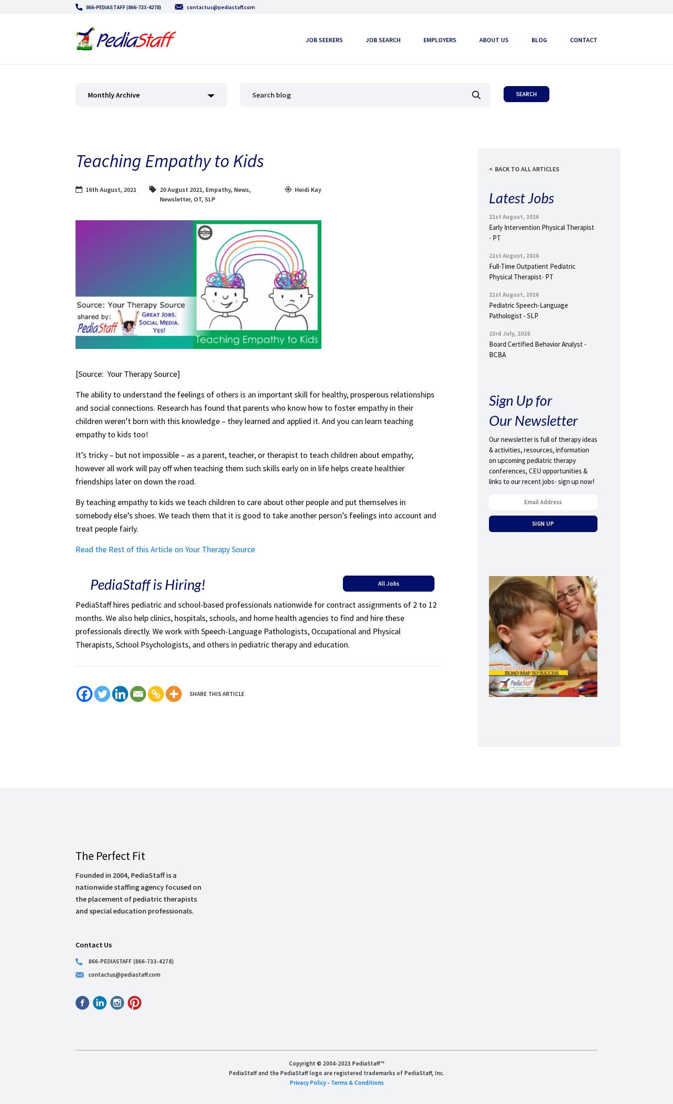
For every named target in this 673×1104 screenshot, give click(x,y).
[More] (174, 694)
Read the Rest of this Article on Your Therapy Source (165, 549)
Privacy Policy (308, 1082)
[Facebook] (84, 694)
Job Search (383, 40)
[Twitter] (102, 694)
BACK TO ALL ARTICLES (527, 169)
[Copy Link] (156, 694)
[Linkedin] (120, 694)
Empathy (218, 189)
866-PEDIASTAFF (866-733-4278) (123, 7)
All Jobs (388, 583)
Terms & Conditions (357, 1082)
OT (197, 199)
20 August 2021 (181, 189)
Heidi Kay (308, 189)
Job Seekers (324, 40)
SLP (210, 199)
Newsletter (175, 199)
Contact (583, 40)
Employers (439, 40)
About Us (494, 40)
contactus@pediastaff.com (221, 7)
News (241, 189)
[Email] (138, 694)
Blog (539, 40)
